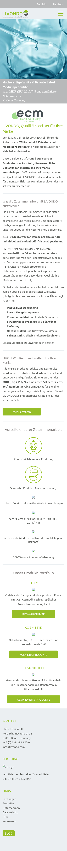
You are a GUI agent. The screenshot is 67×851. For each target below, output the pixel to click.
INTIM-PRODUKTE (33, 614)
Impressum (9, 821)
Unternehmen (11, 807)
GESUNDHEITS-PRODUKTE (33, 699)
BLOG (9, 833)
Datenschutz (10, 812)
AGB (5, 816)
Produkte (8, 803)
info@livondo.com (14, 746)
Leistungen (9, 798)
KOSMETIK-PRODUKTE (33, 654)
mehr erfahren (22, 411)
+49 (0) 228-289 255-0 (16, 742)
